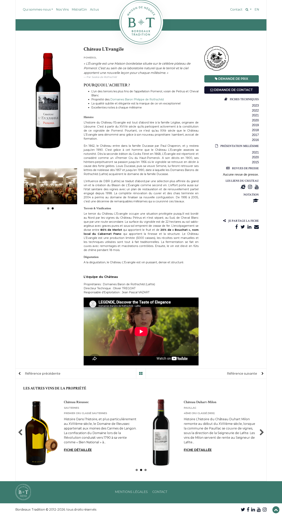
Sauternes (71, 407)
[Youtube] (257, 187)
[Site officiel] (243, 187)
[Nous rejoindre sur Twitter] (243, 509)
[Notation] (256, 200)
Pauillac (190, 407)
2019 (255, 125)
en (257, 9)
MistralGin (79, 9)
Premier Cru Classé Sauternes (85, 413)
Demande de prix (233, 79)
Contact (236, 9)
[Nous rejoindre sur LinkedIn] (253, 509)
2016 (255, 140)
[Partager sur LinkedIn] (249, 227)
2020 (255, 120)
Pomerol (90, 57)
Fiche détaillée (78, 450)
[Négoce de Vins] (141, 22)
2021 (255, 115)
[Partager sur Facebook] (236, 227)
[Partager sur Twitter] (243, 227)
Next (83, 186)
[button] (248, 9)
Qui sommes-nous (37, 9)
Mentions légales (131, 492)
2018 (255, 130)
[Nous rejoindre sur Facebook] (248, 509)
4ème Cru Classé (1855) (199, 413)
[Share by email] (256, 227)
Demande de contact (233, 90)
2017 (255, 135)
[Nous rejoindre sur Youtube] (259, 509)
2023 (255, 105)
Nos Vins (62, 9)
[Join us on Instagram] (265, 509)
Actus (94, 9)
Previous (18, 101)
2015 (255, 162)
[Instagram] (250, 187)
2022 (255, 110)
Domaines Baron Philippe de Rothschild (137, 99)
